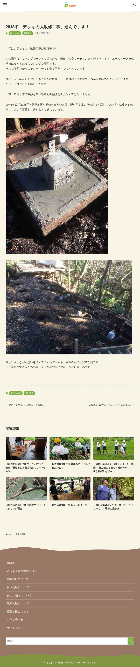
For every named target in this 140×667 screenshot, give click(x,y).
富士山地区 (15, 33)
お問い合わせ (15, 619)
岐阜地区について (18, 603)
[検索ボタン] (135, 5)
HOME (11, 562)
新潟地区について (18, 587)
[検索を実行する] (131, 641)
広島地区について (18, 611)
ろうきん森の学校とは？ (22, 571)
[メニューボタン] (5, 5)
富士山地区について (19, 595)
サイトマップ (15, 627)
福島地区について (18, 579)
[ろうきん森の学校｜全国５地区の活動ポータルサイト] (70, 5)
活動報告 (28, 33)
